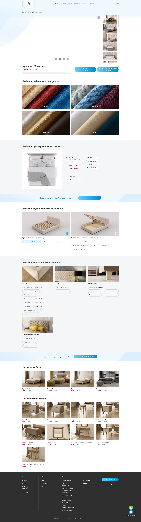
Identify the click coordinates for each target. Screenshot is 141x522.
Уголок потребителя (67, 510)
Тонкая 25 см (30, 295)
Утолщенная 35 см (33, 306)
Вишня (111, 291)
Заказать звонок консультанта (90, 198)
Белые (94, 295)
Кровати (57, 3)
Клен (112, 295)
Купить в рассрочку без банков (108, 69)
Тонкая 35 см (31, 314)
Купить (85, 69)
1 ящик (100, 245)
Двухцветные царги (33, 298)
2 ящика (80, 249)
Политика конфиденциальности (68, 506)
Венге (94, 291)
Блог (43, 480)
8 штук (30, 346)
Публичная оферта (67, 495)
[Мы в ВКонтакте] (111, 485)
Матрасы (64, 3)
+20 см (63, 291)
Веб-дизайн (71, 519)
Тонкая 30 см (30, 310)
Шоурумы (92, 3)
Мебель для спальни (74, 3)
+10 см (63, 287)
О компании (45, 483)
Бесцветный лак (96, 287)
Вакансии (44, 487)
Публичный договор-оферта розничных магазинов (68, 500)
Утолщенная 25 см (31, 291)
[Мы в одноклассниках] (109, 485)
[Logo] (28, 4)
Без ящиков (81, 245)
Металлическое (52, 241)
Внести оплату (110, 479)
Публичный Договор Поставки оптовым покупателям (68, 490)
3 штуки (30, 338)
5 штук (30, 342)
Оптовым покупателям (65, 484)
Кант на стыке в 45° (33, 287)
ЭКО (86, 241)
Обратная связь (86, 480)
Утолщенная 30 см (33, 302)
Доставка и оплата (67, 480)
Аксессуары (84, 3)
